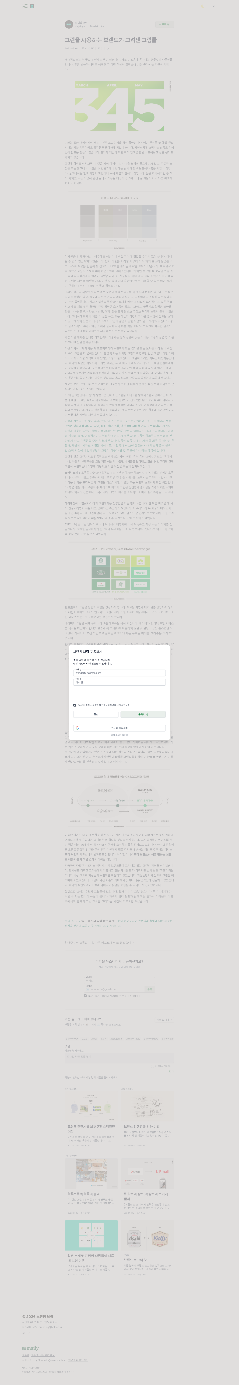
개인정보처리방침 (107, 705)
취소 (96, 714)
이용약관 (94, 705)
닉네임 (78, 679)
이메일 (78, 669)
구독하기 (143, 714)
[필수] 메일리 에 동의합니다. (104, 705)
